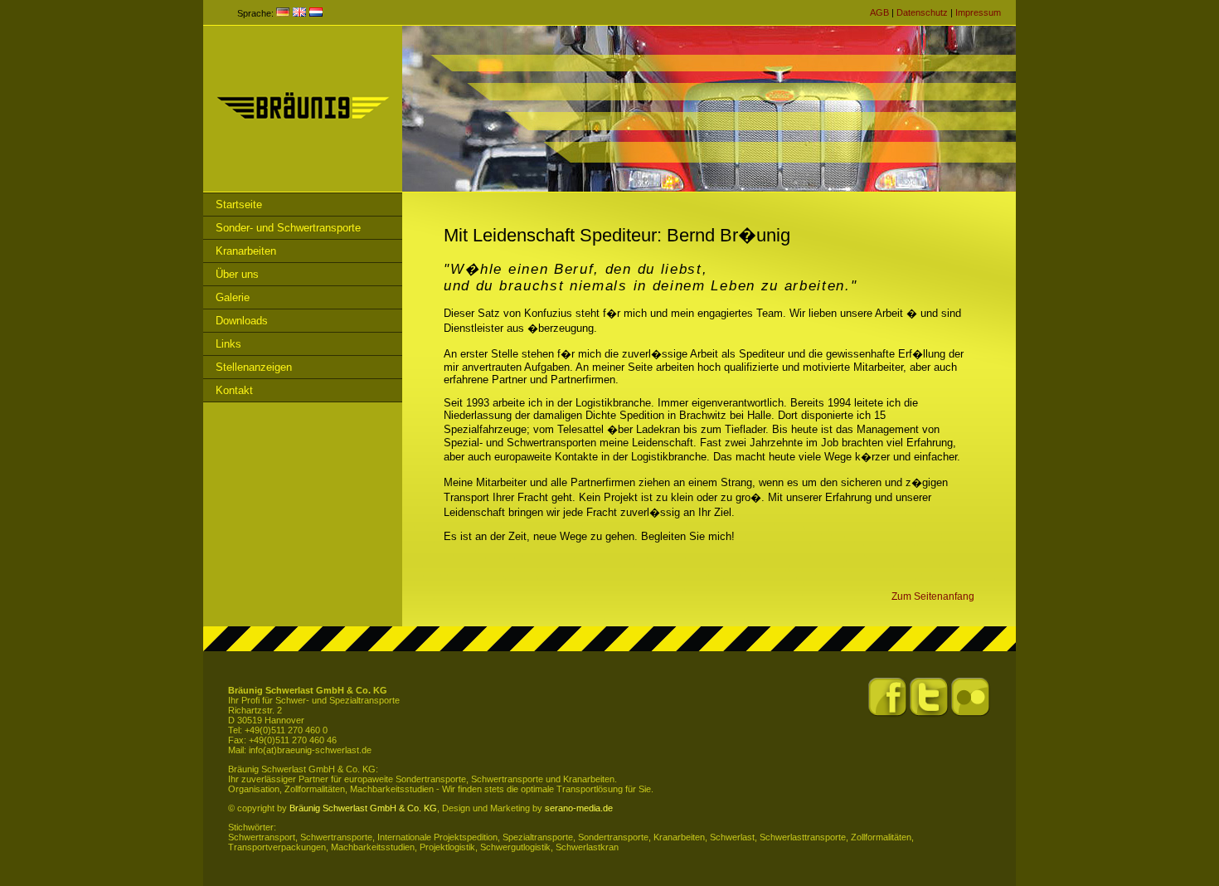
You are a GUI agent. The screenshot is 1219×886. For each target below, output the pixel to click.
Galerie (233, 297)
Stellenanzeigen (254, 367)
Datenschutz (922, 12)
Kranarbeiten (246, 251)
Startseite (239, 204)
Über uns (237, 274)
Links (228, 344)
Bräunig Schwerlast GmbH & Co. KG (363, 808)
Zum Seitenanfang (932, 596)
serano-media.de (579, 808)
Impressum (978, 12)
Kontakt (234, 390)
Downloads (242, 320)
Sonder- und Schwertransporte (288, 228)
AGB (879, 12)
